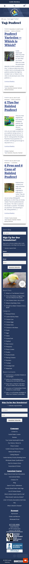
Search (14, 6)
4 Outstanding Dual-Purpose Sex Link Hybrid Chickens (15, 380)
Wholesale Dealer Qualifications (14, 460)
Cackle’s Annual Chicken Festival (14, 449)
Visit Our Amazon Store (14, 463)
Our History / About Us (14, 443)
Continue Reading (9, 81)
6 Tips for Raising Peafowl (11, 106)
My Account (14, 513)
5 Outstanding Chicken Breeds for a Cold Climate (16, 389)
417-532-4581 (14, 524)
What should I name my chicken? (15, 497)
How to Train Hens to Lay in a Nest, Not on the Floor (15, 384)
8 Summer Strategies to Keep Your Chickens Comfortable (16, 393)
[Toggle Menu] (2, 2)
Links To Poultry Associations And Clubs (14, 500)
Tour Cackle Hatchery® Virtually (14, 440)
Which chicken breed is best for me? (14, 494)
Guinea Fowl (9, 338)
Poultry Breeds (13, 218)
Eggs (7, 333)
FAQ (14, 503)
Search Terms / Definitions (14, 485)
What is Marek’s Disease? (14, 505)
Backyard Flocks (10, 314)
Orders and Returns (14, 516)
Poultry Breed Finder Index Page (14, 488)
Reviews (14, 437)
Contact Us (14, 431)
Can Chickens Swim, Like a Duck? (15, 300)
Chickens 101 (14, 480)
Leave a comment (15, 31)
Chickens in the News (12, 327)
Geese (8, 336)
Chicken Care (9, 319)
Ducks (8, 330)
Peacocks (15, 152)
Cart (22, 5)
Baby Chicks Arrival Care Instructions (14, 474)
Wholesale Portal (14, 519)
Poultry (8, 352)
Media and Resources (14, 451)
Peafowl (11, 86)
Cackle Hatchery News (12, 316)
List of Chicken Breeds (14, 491)
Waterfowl (9, 368)
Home (4, 19)
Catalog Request (14, 454)
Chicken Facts (10, 325)
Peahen (19, 219)
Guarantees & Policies (14, 466)
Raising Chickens (10, 357)
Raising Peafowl (8, 221)
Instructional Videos (14, 477)
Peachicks (9, 152)
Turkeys (8, 363)
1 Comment (14, 162)
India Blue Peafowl (12, 88)
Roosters (8, 360)
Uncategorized (10, 366)
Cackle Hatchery (14, 2)
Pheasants (9, 346)
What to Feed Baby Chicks (13, 303)
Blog (14, 482)
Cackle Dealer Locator (14, 434)
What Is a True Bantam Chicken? (15, 293)
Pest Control (9, 344)
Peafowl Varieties (9, 89)
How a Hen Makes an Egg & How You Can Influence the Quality (15, 296)
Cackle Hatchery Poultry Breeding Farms (14, 457)
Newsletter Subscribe (14, 267)
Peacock (9, 219)
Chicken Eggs (10, 322)
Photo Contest (10, 349)
